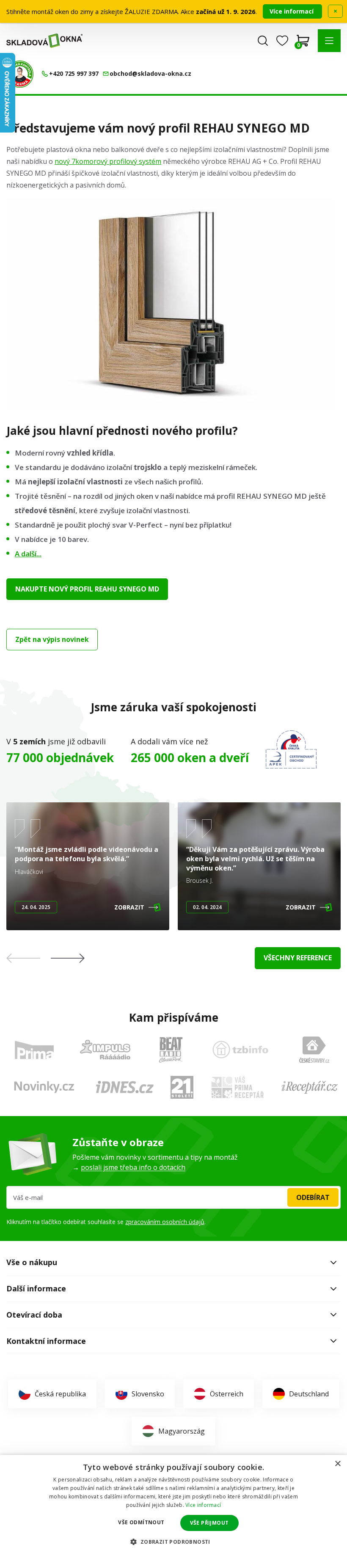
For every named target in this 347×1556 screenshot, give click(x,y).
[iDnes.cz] (125, 1087)
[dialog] (173, 1505)
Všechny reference (298, 957)
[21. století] (182, 1087)
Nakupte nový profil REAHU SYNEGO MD (87, 589)
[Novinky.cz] (44, 1087)
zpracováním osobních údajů (164, 1222)
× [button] (337, 1464)
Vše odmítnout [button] (141, 1522)
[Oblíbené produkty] (282, 41)
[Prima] (34, 1049)
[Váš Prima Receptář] (237, 1087)
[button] (329, 40)
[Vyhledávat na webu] (263, 41)
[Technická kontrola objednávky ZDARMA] (19, 74)
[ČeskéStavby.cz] (314, 1049)
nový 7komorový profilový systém (108, 161)
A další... (28, 553)
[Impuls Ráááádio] (105, 1049)
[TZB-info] (240, 1049)
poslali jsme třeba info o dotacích (133, 1167)
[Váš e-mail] (173, 1197)
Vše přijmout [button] (209, 1522)
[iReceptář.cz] (309, 1087)
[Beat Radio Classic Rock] (170, 1049)
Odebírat (313, 1197)
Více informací (292, 11)
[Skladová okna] (44, 40)
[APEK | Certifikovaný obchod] (291, 749)
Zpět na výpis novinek (52, 639)
